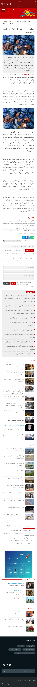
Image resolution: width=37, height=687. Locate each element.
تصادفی (7, 526)
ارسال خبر (33, 2)
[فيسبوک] (26, 237)
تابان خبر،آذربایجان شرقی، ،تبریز (25, 653)
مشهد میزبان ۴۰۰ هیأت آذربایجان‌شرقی (25, 233)
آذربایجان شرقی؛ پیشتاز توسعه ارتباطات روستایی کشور (19, 342)
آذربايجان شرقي (15, 649)
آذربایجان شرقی (29, 649)
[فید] (10, 4)
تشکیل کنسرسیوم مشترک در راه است (16, 420)
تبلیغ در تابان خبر (26, 2)
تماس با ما (18, 2)
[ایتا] (8, 4)
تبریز (13, 246)
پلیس (20, 246)
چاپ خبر (7, 24)
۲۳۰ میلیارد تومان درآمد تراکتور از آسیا (16, 626)
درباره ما (13, 2)
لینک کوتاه (23, 241)
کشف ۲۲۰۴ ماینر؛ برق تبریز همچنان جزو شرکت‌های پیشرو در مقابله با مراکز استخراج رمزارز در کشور (13, 405)
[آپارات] (5, 4)
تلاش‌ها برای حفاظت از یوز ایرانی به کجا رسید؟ (14, 515)
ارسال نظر (13, 283)
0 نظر (13, 24)
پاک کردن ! (6, 283)
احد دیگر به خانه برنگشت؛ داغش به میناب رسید (21, 354)
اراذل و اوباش (25, 246)
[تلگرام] (29, 237)
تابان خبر (16, 246)
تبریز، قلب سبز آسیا (20, 471)
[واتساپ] (32, 237)
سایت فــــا (20, 680)
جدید (28, 526)
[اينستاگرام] (2, 4)
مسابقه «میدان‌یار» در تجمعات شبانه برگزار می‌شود (23, 228)
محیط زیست (31, 445)
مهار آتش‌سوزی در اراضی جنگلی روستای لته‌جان (14, 500)
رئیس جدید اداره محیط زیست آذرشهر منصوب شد (13, 493)
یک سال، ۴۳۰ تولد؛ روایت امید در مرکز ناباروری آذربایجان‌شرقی (20, 230)
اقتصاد (33, 361)
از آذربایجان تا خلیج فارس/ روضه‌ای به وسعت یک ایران (22, 221)
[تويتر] (23, 237)
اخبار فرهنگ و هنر (29, 579)
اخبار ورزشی (31, 608)
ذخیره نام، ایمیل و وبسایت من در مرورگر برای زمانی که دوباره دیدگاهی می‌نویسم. (25, 284)
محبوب (17, 526)
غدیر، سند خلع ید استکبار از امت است (16, 598)
